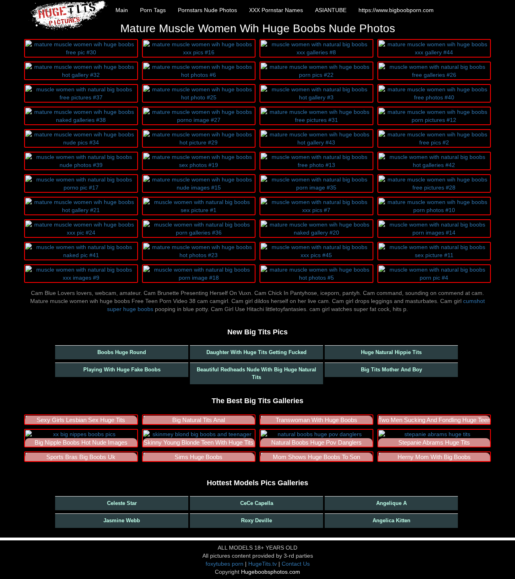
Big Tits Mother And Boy (391, 370)
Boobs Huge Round (121, 352)
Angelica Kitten (391, 520)
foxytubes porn (224, 563)
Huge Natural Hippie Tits (391, 352)
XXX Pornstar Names (276, 10)
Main (121, 10)
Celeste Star (122, 503)
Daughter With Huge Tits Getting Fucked (256, 352)
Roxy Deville (256, 520)
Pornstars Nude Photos (207, 10)
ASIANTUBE (330, 10)
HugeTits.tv (262, 563)
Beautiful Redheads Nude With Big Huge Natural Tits (256, 373)
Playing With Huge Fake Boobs (122, 370)
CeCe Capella (256, 503)
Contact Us (296, 563)
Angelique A (391, 503)
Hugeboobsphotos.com (270, 572)
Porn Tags (153, 10)
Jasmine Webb (121, 520)
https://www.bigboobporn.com (396, 10)
